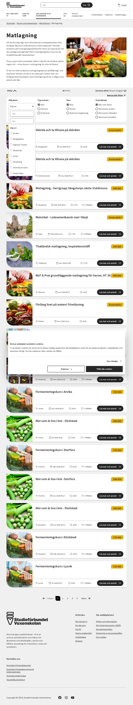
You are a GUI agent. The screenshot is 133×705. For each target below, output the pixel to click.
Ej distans (45, 113)
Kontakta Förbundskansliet (18, 665)
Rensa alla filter (115, 95)
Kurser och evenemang (27, 23)
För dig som (25, 14)
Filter (10, 90)
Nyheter (109, 14)
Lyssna (124, 5)
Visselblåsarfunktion (15, 679)
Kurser (73, 109)
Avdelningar (121, 14)
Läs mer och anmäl (107, 146)
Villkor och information (106, 621)
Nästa (83, 598)
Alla (42, 104)
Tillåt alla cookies (104, 369)
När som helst (105, 104)
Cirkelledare (97, 14)
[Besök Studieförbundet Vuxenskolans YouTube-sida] (72, 698)
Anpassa (65, 369)
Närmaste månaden (108, 113)
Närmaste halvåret (107, 117)
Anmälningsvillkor (104, 629)
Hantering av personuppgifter (109, 633)
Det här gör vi (12, 14)
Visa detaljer (112, 361)
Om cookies (101, 637)
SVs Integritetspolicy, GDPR (108, 625)
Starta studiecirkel (77, 14)
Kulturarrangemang (79, 113)
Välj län (13, 106)
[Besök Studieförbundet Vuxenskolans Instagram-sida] (66, 698)
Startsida (10, 23)
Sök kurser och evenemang (43, 14)
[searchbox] (61, 5)
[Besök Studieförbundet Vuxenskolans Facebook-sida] (59, 698)
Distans (44, 109)
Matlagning (57, 23)
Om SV (65, 14)
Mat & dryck (44, 23)
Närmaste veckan (107, 109)
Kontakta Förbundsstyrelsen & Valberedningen (20, 670)
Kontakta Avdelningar (16, 675)
